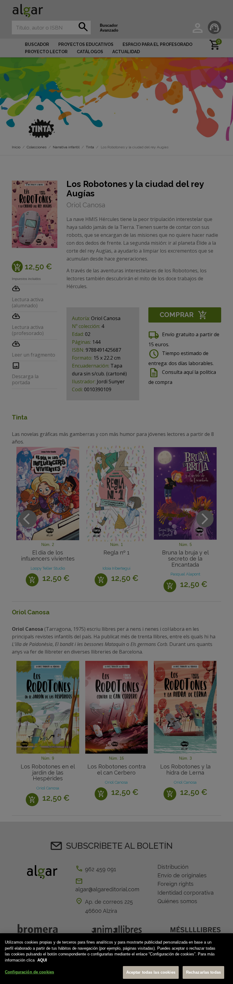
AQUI (42, 960)
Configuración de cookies (29, 972)
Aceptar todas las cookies (150, 972)
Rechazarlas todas (203, 972)
